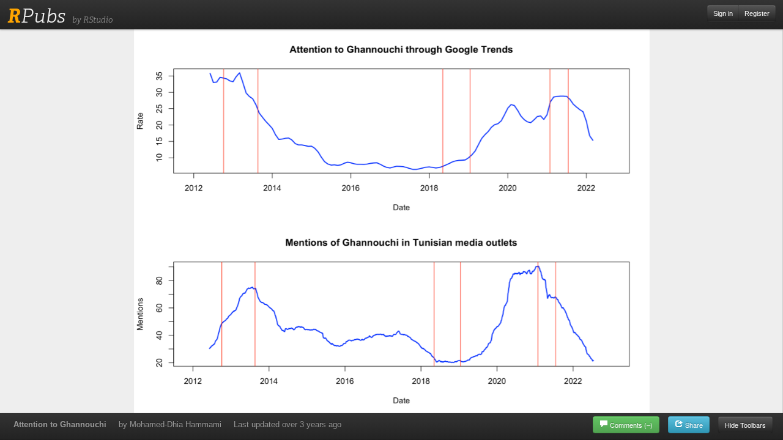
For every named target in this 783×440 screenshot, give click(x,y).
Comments (631, 425)
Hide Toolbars (745, 425)
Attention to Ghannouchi (59, 424)
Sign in (723, 13)
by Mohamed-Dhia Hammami (170, 424)
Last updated (287, 424)
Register (757, 13)
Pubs (36, 16)
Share (693, 425)
